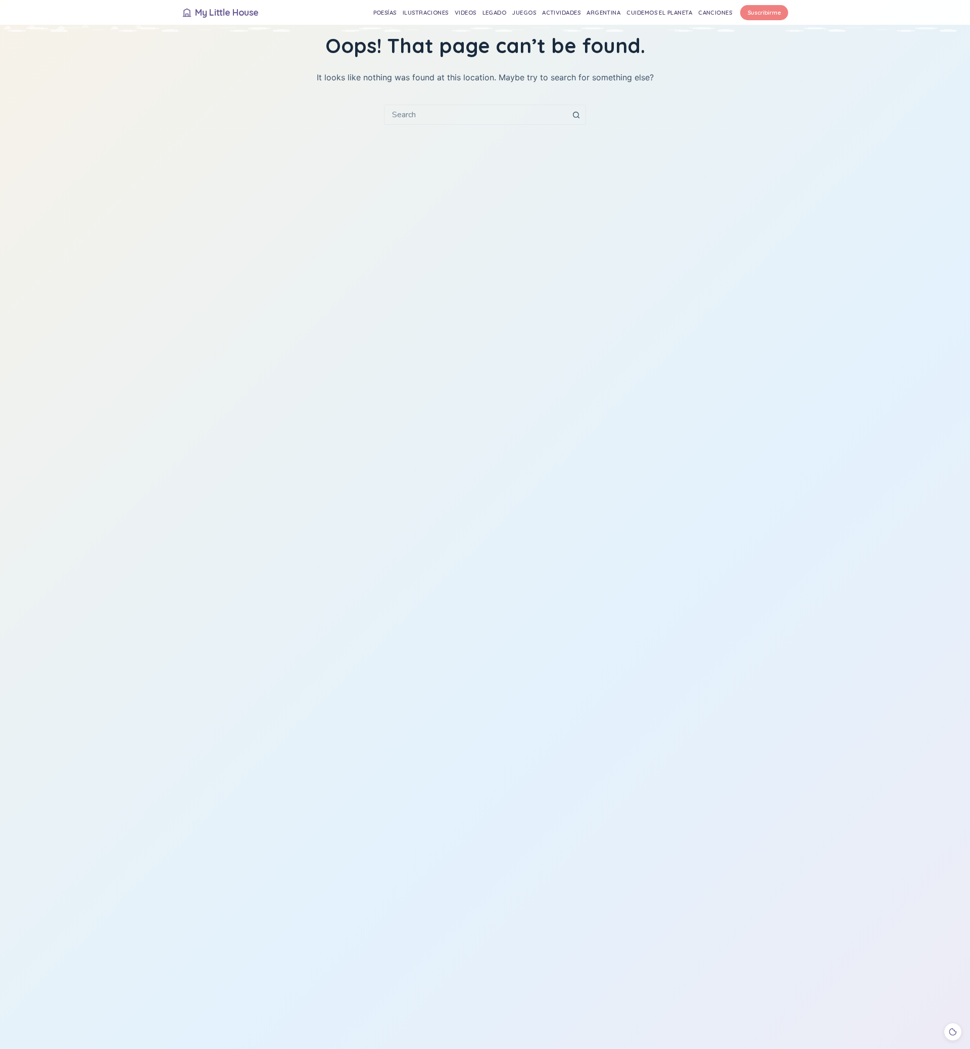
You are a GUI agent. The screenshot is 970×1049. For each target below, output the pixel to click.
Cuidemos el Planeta (659, 12)
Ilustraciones (426, 12)
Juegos (524, 12)
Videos (465, 12)
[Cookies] (953, 1032)
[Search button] (576, 114)
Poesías (385, 12)
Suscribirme (764, 12)
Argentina (603, 12)
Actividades (561, 12)
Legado (494, 12)
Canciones (715, 12)
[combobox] (475, 115)
